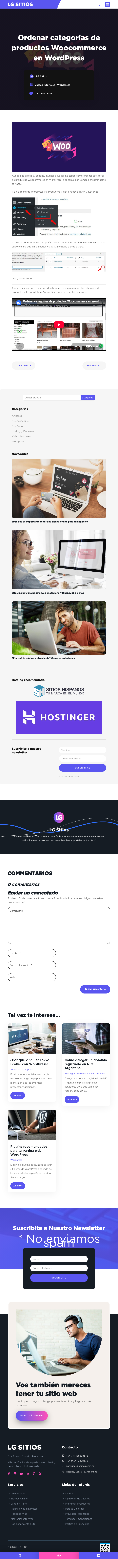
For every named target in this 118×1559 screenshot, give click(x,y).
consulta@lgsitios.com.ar (80, 1466)
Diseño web (18, 426)
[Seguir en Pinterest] (34, 1474)
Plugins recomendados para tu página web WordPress (28, 1150)
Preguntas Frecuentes (77, 1503)
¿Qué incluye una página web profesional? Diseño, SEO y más (48, 593)
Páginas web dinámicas (24, 1508)
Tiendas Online (19, 1498)
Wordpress (63, 85)
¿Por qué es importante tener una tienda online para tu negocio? (50, 521)
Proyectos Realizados (77, 1513)
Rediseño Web (19, 1513)
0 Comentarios (43, 93)
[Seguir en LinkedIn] (28, 1474)
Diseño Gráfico (20, 421)
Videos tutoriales (45, 85)
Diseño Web (18, 1493)
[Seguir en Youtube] (21, 1474)
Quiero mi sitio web (31, 1415)
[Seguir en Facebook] (9, 1474)
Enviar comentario (95, 989)
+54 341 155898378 (77, 1455)
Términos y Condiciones (78, 1519)
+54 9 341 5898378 (77, 1460)
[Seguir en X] (40, 1474)
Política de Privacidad (77, 1524)
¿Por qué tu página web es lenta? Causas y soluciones (43, 658)
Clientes (69, 1493)
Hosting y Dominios (23, 431)
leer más (18, 1095)
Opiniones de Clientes (77, 1498)
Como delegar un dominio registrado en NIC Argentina (86, 1064)
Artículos (17, 416)
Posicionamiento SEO (23, 1524)
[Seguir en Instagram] (15, 1474)
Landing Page (19, 1503)
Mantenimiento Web (22, 1519)
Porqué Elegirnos (74, 1508)
